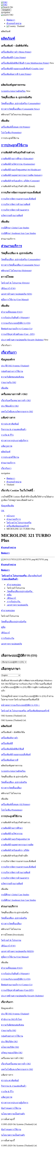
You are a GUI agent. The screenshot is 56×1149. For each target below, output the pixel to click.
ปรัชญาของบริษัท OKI (11, 1052)
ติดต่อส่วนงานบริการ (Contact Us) (16, 328)
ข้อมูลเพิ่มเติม (7, 505)
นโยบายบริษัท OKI (10, 1047)
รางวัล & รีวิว (7, 435)
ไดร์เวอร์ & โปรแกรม (11, 940)
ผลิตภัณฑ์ (8, 38)
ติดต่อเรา (11, 20)
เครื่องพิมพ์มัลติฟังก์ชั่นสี (12, 749)
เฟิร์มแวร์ (11, 598)
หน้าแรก (11, 516)
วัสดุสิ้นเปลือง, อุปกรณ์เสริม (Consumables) (20, 103)
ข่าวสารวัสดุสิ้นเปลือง (11, 788)
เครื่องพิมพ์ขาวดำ (9, 738)
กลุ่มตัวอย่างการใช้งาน (12, 371)
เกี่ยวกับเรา (9, 352)
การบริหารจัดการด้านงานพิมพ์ (15, 204)
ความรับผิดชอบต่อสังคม (12, 377)
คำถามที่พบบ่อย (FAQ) (11, 312)
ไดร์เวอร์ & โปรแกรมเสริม (19, 522)
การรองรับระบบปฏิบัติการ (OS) (15, 323)
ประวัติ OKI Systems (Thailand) (15, 366)
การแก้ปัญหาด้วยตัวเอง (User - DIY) (18, 334)
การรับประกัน (14, 601)
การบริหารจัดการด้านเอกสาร (15, 210)
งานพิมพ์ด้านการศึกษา (12, 828)
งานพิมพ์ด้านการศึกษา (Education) (17, 158)
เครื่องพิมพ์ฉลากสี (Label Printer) (16, 74)
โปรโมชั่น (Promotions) (11, 810)
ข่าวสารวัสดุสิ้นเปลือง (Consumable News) (20, 109)
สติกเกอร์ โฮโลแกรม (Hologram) (16, 270)
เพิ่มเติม (4, 388)
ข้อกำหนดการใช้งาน (11, 1108)
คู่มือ (9, 595)
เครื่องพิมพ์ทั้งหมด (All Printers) (15, 127)
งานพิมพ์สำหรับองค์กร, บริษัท (15, 850)
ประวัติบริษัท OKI (9, 1041)
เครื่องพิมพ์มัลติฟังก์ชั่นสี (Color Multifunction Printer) (25, 63)
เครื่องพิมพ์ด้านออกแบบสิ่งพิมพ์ (16, 754)
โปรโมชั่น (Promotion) (11, 132)
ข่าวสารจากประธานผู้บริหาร (14, 440)
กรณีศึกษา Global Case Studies (15, 228)
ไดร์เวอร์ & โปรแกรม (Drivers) (15, 283)
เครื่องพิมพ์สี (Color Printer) (13, 57)
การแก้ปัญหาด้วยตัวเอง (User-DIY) (17, 990)
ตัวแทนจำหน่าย (14, 23)
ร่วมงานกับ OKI (8, 382)
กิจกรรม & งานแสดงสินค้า (13, 429)
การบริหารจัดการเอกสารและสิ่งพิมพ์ (18, 199)
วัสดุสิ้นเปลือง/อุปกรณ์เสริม (20, 591)
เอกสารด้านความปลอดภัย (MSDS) (17, 951)
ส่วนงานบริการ (11, 246)
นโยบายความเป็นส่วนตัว (13, 1114)
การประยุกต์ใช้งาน (14, 145)
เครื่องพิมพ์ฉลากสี (9, 760)
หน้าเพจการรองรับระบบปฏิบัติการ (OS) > (20, 705)
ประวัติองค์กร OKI (9, 406)
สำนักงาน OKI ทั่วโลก (11, 1019)
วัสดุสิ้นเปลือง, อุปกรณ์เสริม (14, 782)
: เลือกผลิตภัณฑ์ (22, 575)
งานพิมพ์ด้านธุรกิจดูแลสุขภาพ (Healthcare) (21, 169)
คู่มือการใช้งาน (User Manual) (15, 299)
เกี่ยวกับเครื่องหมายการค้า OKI (16, 400)
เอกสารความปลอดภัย (17, 605)
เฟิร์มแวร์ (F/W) (8, 288)
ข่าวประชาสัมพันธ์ (10, 424)
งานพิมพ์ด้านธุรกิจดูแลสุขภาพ (15, 839)
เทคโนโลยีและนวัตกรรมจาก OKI (17, 411)
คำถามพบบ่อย (14, 584)
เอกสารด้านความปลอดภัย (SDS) (16, 294)
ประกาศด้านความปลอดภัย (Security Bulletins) (22, 340)
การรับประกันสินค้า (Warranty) (15, 317)
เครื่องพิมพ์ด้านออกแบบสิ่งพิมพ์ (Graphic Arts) (22, 68)
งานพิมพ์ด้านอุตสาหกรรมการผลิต (17, 844)
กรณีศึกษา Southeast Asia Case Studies (18, 233)
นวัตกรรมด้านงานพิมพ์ (12, 215)
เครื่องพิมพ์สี (7, 743)
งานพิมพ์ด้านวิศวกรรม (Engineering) (18, 164)
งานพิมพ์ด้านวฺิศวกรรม (12, 833)
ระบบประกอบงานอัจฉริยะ (13, 91)
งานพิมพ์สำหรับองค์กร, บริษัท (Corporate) (20, 181)
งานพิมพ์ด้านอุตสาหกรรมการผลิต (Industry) (21, 175)
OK (2, 510)
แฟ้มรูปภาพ (6, 446)
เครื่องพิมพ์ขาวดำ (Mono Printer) (16, 52)
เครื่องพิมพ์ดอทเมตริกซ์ (18, 526)
